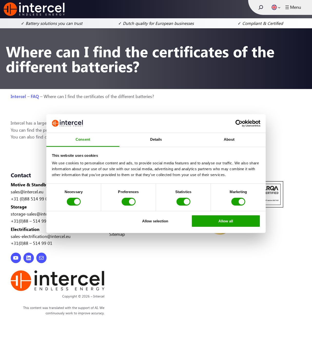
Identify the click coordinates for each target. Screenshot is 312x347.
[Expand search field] (260, 7)
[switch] (129, 202)
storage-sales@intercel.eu (35, 214)
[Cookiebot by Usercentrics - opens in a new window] (239, 123)
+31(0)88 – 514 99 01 (31, 243)
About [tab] (229, 139)
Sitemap (117, 234)
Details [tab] (156, 139)
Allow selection (155, 221)
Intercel (18, 96)
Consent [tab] (83, 139)
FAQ (35, 96)
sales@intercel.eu (27, 192)
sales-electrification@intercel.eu (40, 236)
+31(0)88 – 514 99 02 (31, 221)
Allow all (225, 221)
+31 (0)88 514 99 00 (30, 199)
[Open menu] (292, 7)
